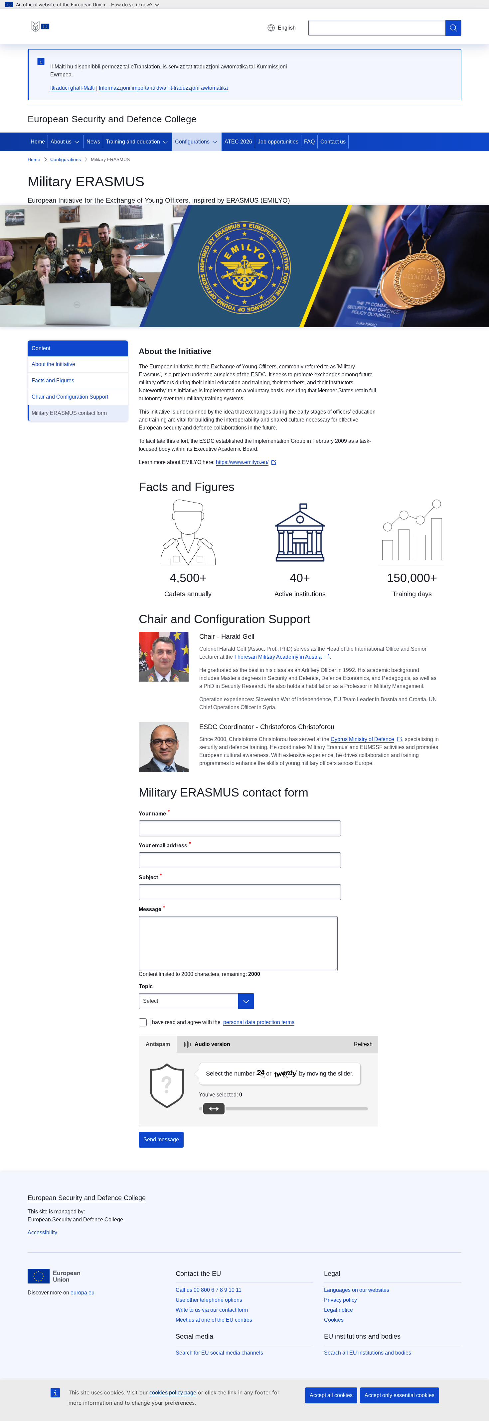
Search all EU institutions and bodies (367, 1353)
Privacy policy (340, 1300)
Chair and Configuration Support (70, 397)
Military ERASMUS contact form (69, 413)
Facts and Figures (53, 380)
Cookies (334, 1320)
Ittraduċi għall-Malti (72, 88)
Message (150, 909)
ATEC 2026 (238, 141)
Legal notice (338, 1310)
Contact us (333, 141)
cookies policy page (172, 1392)
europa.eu (82, 1292)
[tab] (158, 1044)
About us (61, 141)
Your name (152, 813)
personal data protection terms (258, 1022)
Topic (146, 986)
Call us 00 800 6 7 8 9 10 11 (209, 1290)
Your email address (163, 845)
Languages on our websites (356, 1290)
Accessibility (42, 1232)
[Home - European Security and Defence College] (40, 26)
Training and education (133, 141)
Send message (161, 1139)
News (93, 141)
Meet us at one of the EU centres (214, 1320)
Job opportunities (278, 141)
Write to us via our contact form (212, 1310)
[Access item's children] (78, 142)
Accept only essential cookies (399, 1395)
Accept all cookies (331, 1395)
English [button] (287, 28)
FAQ (309, 141)
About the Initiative (53, 364)
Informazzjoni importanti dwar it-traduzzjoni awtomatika (163, 88)
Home (38, 141)
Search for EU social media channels (219, 1353)
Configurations (192, 141)
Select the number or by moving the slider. (280, 1073)
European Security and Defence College (87, 1197)
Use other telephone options (209, 1300)
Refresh (363, 1044)
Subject (148, 877)
